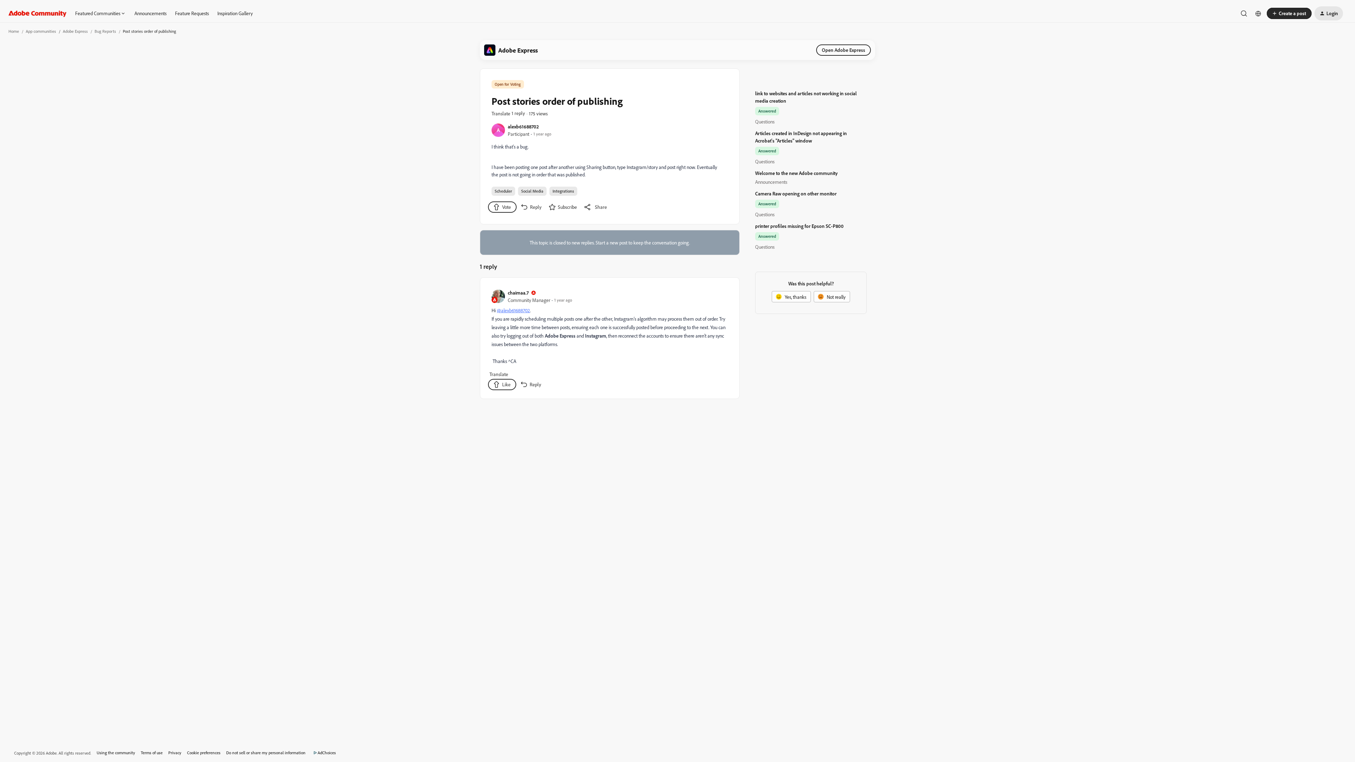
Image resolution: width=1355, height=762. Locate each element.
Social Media (532, 191)
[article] (609, 339)
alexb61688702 (523, 126)
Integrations (563, 191)
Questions (765, 122)
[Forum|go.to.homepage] (37, 13)
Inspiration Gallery (235, 13)
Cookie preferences (204, 752)
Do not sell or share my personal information (266, 752)
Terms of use (152, 752)
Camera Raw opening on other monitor (796, 193)
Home (13, 31)
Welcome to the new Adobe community (796, 173)
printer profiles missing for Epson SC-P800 (799, 226)
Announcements (150, 13)
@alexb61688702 (513, 310)
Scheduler (503, 191)
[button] (1289, 13)
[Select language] (1258, 13)
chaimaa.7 (518, 293)
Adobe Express (75, 31)
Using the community (116, 752)
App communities (41, 31)
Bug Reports (105, 31)
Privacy (174, 752)
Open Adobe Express (843, 50)
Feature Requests (192, 13)
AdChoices (327, 752)
